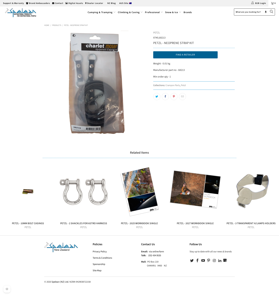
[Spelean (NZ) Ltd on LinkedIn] (219, 261)
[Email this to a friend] (182, 96)
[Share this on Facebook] (165, 96)
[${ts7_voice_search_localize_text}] (266, 12)
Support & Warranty (13, 3)
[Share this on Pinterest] (173, 96)
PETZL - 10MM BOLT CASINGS (28, 191)
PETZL (156, 32)
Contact (58, 3)
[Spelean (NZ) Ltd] (24, 12)
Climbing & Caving (129, 12)
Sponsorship (99, 264)
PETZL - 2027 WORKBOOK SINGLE (195, 191)
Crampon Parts (172, 85)
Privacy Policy (100, 251)
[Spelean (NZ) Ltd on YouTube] (203, 261)
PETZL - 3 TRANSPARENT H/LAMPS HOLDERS (251, 191)
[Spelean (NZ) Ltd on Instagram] (214, 261)
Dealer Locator (95, 3)
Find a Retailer (185, 54)
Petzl (183, 85)
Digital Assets (75, 3)
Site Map (97, 270)
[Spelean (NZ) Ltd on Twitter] (192, 261)
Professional (152, 12)
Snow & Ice (171, 12)
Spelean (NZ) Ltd (60, 282)
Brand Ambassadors (39, 3)
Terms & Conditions (102, 258)
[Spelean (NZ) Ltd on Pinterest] (208, 261)
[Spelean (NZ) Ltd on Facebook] (197, 261)
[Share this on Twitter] (156, 96)
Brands (188, 12)
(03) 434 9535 (154, 255)
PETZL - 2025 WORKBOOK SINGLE (139, 191)
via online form (156, 251)
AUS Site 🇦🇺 (125, 3)
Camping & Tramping (100, 12)
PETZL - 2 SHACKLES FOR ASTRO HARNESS (84, 191)
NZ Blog (111, 3)
